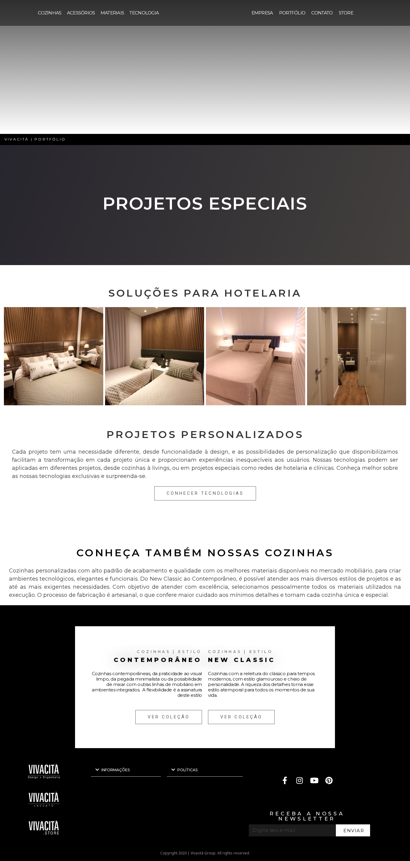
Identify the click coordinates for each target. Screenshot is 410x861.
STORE (346, 13)
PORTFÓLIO (292, 13)
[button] (126, 770)
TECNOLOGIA (144, 13)
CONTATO (322, 13)
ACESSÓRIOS (81, 13)
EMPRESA (262, 13)
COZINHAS (49, 13)
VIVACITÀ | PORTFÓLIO (35, 139)
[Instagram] (299, 780)
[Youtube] (314, 780)
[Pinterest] (329, 780)
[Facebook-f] (285, 780)
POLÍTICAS (187, 770)
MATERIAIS (112, 13)
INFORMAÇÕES (115, 770)
